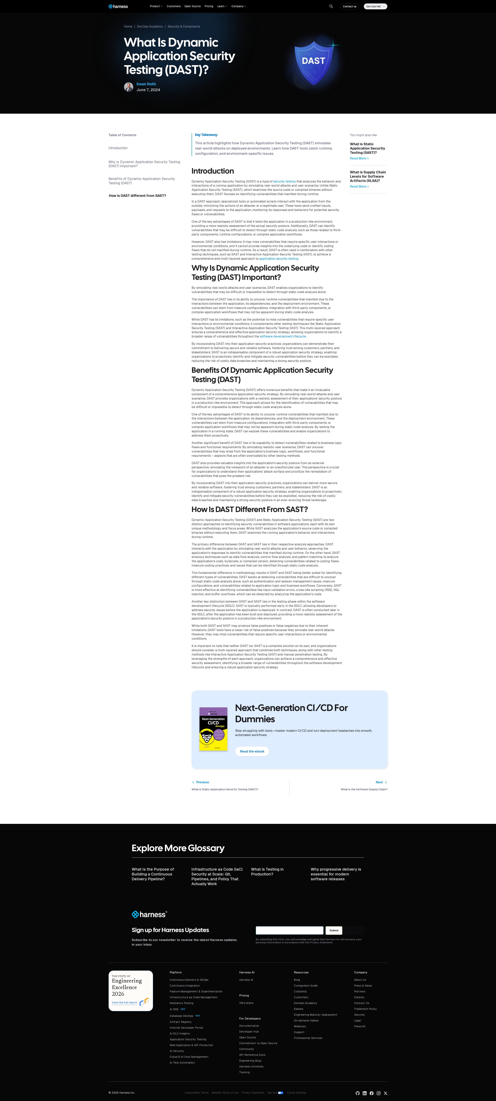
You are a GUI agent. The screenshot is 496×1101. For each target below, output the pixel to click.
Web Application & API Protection (191, 1045)
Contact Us (361, 1003)
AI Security (177, 1051)
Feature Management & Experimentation (196, 991)
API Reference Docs (252, 1054)
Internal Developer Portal (186, 1027)
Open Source (192, 6)
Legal (357, 1020)
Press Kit (360, 1026)
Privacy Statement (253, 1092)
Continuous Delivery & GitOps (189, 979)
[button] (156, 6)
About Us (360, 979)
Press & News (363, 985)
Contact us (349, 6)
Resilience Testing (181, 1003)
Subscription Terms (196, 1092)
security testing (284, 181)
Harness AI (246, 979)
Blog (297, 979)
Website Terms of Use (225, 1092)
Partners (359, 991)
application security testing (278, 258)
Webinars (300, 1026)
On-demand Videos (306, 1020)
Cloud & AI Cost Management (189, 1056)
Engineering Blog (250, 1060)
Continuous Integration (185, 985)
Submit (334, 930)
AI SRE (174, 1009)
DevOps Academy (305, 1003)
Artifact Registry (181, 1022)
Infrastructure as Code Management (194, 997)
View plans (246, 1003)
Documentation (249, 1025)
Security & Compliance (184, 26)
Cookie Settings (296, 1092)
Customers (174, 6)
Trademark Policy (365, 1009)
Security (359, 1014)
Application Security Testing (188, 1039)
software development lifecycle (283, 336)
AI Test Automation (182, 1062)
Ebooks (298, 1009)
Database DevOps (181, 1016)
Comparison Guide (306, 985)
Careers (359, 997)
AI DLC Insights (180, 1033)
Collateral (300, 991)
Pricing (209, 6)
